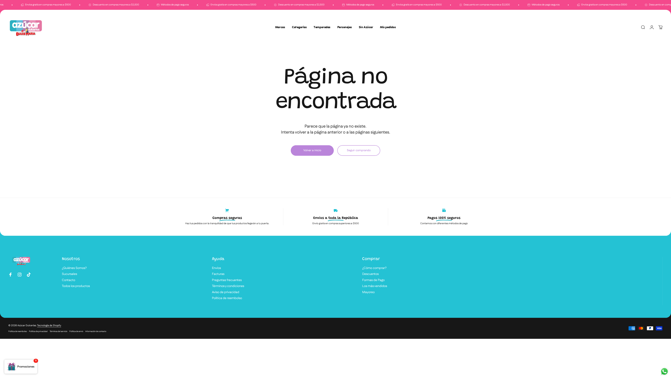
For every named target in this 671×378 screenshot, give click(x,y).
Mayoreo (368, 292)
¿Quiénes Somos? (74, 268)
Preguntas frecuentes (227, 280)
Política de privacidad (38, 331)
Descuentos (370, 274)
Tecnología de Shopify (49, 325)
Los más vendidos (374, 286)
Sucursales (69, 274)
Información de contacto (95, 331)
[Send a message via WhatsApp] (664, 371)
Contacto (68, 280)
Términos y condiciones (228, 286)
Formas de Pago (373, 280)
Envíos (216, 268)
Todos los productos (76, 286)
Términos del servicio (58, 331)
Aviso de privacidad (225, 292)
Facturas (218, 274)
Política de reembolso (227, 298)
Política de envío (76, 331)
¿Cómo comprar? (374, 268)
